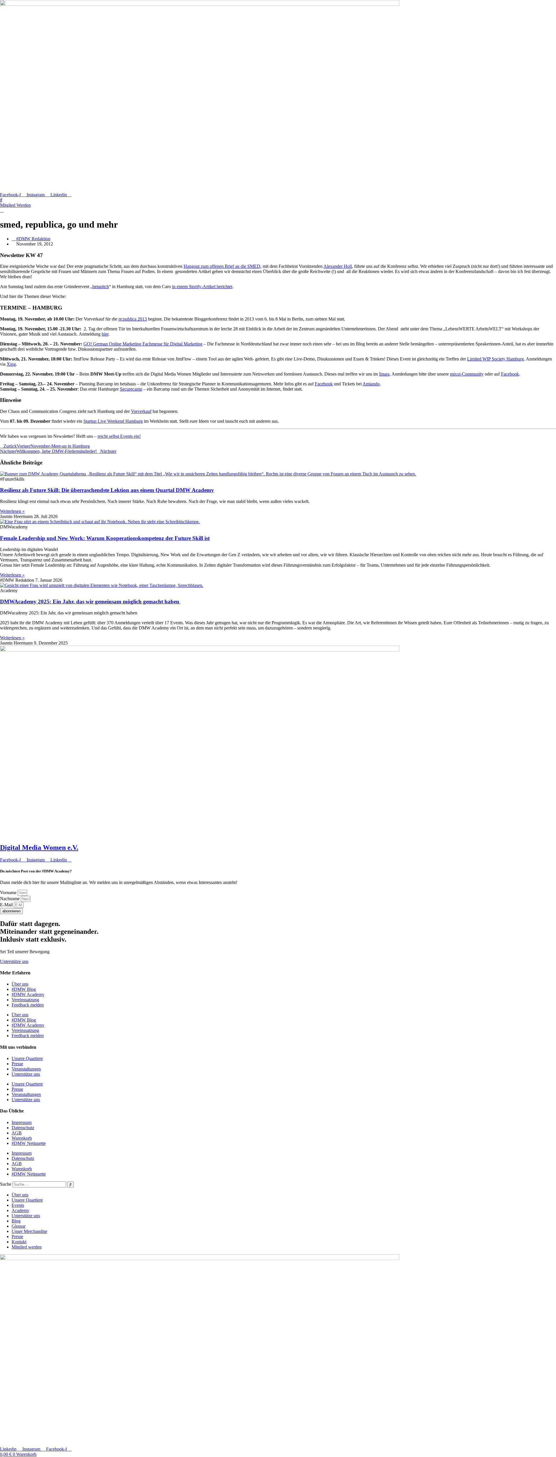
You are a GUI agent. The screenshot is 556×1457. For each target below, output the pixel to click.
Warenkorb (22, 1138)
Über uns (20, 984)
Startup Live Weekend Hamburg (113, 421)
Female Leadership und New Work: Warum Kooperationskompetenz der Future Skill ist (105, 538)
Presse (17, 1063)
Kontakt (19, 1241)
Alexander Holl (337, 266)
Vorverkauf (141, 411)
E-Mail (7, 904)
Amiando (371, 383)
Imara (384, 373)
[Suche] (70, 1184)
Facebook (510, 373)
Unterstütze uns (26, 1074)
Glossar (18, 1226)
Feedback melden (28, 1004)
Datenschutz (23, 1127)
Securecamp (131, 389)
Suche (5, 1184)
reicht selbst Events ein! (119, 436)
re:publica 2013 (132, 318)
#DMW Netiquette (29, 1143)
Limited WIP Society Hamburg (495, 358)
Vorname (9, 892)
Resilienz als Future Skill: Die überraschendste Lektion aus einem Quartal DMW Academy (107, 490)
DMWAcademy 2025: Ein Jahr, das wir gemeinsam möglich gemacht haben (90, 601)
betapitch (100, 286)
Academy (20, 1210)
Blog (16, 1220)
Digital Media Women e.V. (39, 847)
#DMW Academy (28, 994)
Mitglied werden (27, 1246)
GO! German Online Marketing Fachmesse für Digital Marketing (142, 343)
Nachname (10, 898)
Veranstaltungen (26, 1068)
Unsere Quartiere (27, 1058)
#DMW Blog (24, 989)
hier (105, 334)
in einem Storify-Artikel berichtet (202, 286)
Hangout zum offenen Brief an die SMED (222, 266)
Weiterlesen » (12, 511)
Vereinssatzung (25, 999)
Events (18, 1205)
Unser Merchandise (29, 1231)
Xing (11, 364)
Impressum (22, 1122)
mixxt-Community (467, 373)
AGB (17, 1132)
